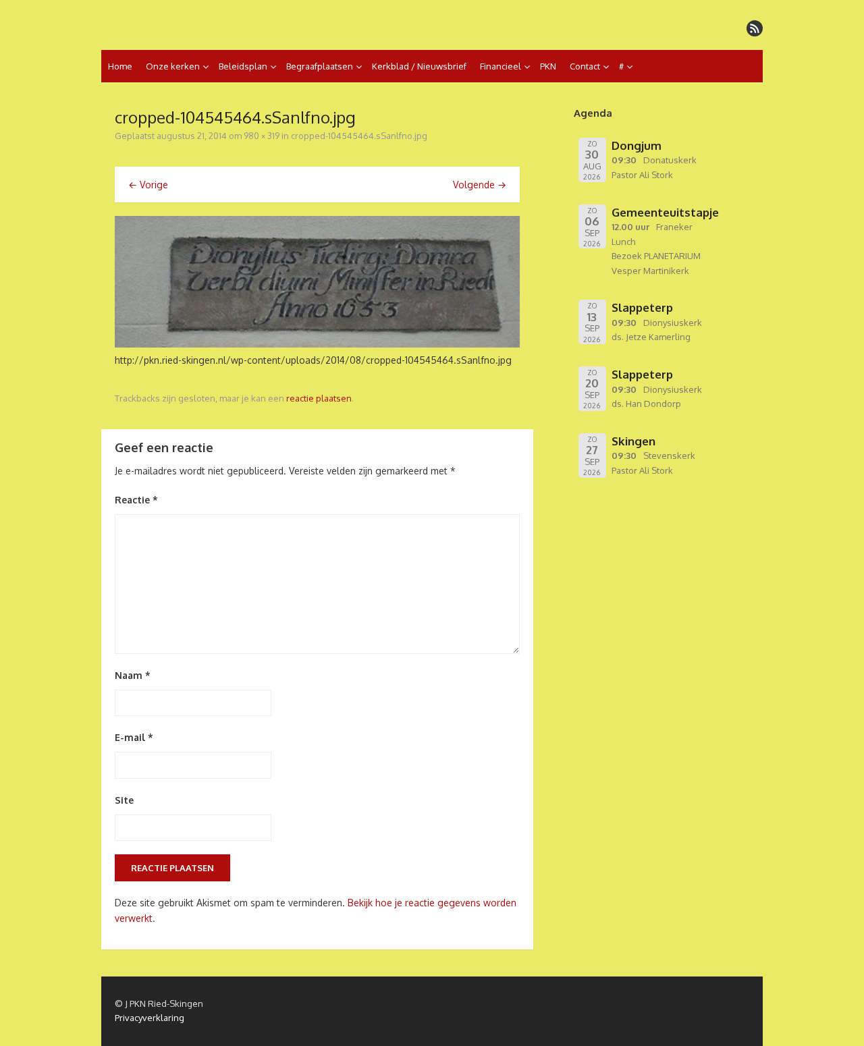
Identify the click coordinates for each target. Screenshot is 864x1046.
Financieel (500, 66)
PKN (548, 66)
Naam (133, 675)
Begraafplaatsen (319, 66)
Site (124, 800)
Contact (585, 66)
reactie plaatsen (319, 398)
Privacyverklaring (149, 1017)
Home (120, 66)
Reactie (136, 499)
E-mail (134, 737)
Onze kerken (173, 66)
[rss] (755, 28)
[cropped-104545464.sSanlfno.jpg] (317, 344)
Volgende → (479, 184)
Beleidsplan (243, 66)
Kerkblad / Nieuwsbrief (419, 66)
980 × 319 (261, 135)
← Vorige (148, 184)
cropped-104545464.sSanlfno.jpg (359, 135)
